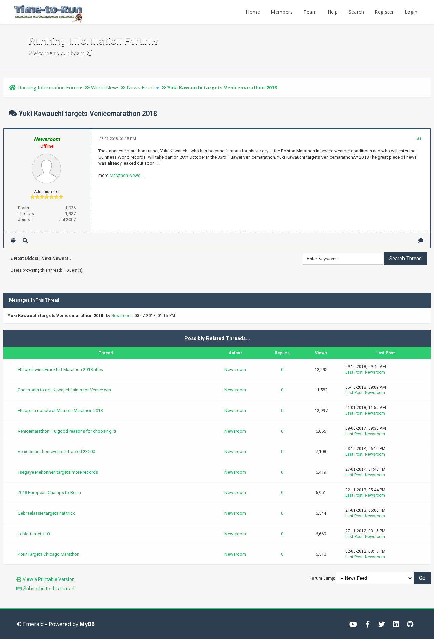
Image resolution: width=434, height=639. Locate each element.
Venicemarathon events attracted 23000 (56, 451)
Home (253, 11)
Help (333, 11)
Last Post (354, 372)
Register (384, 11)
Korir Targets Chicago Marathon (48, 554)
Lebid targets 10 (34, 533)
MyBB (87, 624)
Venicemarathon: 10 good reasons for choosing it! (67, 431)
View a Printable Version (49, 579)
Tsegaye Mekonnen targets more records (58, 472)
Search (356, 11)
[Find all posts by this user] (25, 240)
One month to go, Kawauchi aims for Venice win (64, 389)
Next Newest (54, 258)
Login (411, 11)
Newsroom (121, 315)
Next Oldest (26, 258)
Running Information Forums (51, 87)
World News (105, 87)
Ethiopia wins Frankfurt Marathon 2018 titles (60, 369)
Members (282, 11)
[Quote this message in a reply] (421, 240)
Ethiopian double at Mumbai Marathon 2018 (60, 410)
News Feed (140, 87)
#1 (419, 139)
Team (310, 11)
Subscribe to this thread (48, 588)
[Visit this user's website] (13, 240)
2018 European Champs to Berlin (49, 492)
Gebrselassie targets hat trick (46, 513)
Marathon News (125, 175)
